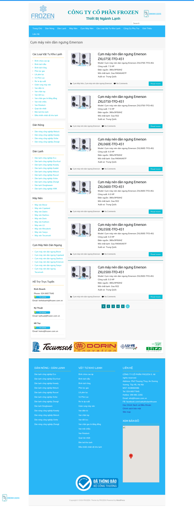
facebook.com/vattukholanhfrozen (141, 401)
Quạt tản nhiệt (40, 109)
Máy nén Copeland (42, 208)
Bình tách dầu (40, 64)
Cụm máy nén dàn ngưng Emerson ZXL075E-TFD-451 (122, 56)
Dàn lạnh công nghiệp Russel (47, 175)
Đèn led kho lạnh (41, 112)
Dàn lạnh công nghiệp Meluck (47, 172)
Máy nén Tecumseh (43, 235)
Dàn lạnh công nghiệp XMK (46, 189)
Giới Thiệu (147, 28)
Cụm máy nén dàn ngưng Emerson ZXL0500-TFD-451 (122, 269)
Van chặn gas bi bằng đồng (46, 98)
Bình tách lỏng (41, 68)
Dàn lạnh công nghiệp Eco (45, 158)
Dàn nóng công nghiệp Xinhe (46, 138)
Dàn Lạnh (61, 28)
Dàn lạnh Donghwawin (44, 185)
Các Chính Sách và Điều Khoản (137, 405)
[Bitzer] (158, 347)
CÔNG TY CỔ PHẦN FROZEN (103, 12)
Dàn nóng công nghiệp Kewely (47, 135)
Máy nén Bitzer (41, 205)
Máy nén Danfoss (42, 215)
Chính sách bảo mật (132, 408)
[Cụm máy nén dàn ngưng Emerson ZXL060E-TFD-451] (82, 145)
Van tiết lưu (39, 95)
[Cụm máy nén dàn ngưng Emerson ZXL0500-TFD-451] (82, 273)
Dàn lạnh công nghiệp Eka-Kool (48, 161)
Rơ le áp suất (40, 81)
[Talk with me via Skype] (42, 297)
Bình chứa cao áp (42, 61)
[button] (131, 456)
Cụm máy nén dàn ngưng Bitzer (48, 252)
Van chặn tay (40, 91)
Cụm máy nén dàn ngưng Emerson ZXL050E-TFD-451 (122, 227)
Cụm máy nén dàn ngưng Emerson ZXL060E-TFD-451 (122, 141)
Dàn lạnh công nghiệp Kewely (47, 165)
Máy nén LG (40, 225)
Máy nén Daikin (41, 212)
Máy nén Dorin (41, 218)
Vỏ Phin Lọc (40, 78)
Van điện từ (39, 88)
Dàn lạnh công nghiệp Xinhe (46, 178)
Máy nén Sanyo (41, 232)
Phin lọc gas (40, 71)
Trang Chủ (37, 28)
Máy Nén (73, 28)
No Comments (122, 83)
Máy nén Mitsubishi (43, 229)
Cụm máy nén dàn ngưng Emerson (98, 83)
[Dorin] (95, 347)
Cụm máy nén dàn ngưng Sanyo (48, 265)
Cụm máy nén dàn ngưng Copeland (49, 255)
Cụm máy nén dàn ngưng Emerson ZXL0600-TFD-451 (122, 184)
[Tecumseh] (52, 347)
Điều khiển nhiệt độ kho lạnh (46, 115)
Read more (156, 84)
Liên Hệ (36, 34)
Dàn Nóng (49, 28)
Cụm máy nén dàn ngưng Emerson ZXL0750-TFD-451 (122, 99)
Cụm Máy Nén (87, 28)
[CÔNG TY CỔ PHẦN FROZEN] (42, 12)
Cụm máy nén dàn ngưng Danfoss (49, 258)
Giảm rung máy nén (43, 85)
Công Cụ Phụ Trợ (131, 28)
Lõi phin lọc (39, 74)
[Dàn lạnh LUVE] (129, 347)
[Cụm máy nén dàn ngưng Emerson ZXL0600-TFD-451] (82, 187)
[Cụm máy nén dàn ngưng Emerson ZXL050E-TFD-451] (82, 230)
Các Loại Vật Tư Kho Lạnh (108, 28)
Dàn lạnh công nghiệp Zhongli (47, 182)
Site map (127, 412)
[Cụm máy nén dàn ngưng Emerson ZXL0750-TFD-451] (82, 102)
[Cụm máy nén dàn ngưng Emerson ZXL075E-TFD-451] (82, 59)
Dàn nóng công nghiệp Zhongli (47, 142)
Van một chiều (40, 102)
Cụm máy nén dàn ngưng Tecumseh (45, 270)
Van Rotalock (40, 105)
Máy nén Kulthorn (42, 222)
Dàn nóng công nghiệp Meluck (47, 132)
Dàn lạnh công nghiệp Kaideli (47, 168)
